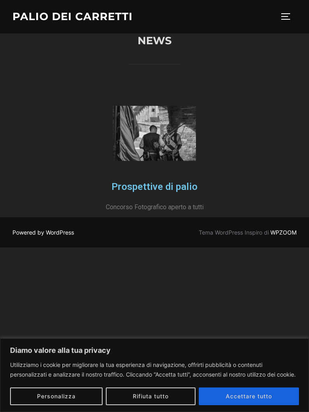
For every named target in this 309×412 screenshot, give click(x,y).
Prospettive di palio (154, 186)
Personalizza (56, 396)
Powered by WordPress (43, 232)
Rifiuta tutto (151, 396)
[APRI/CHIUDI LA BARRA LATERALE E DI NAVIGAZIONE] (288, 16)
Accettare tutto (249, 396)
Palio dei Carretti (72, 16)
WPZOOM (283, 232)
